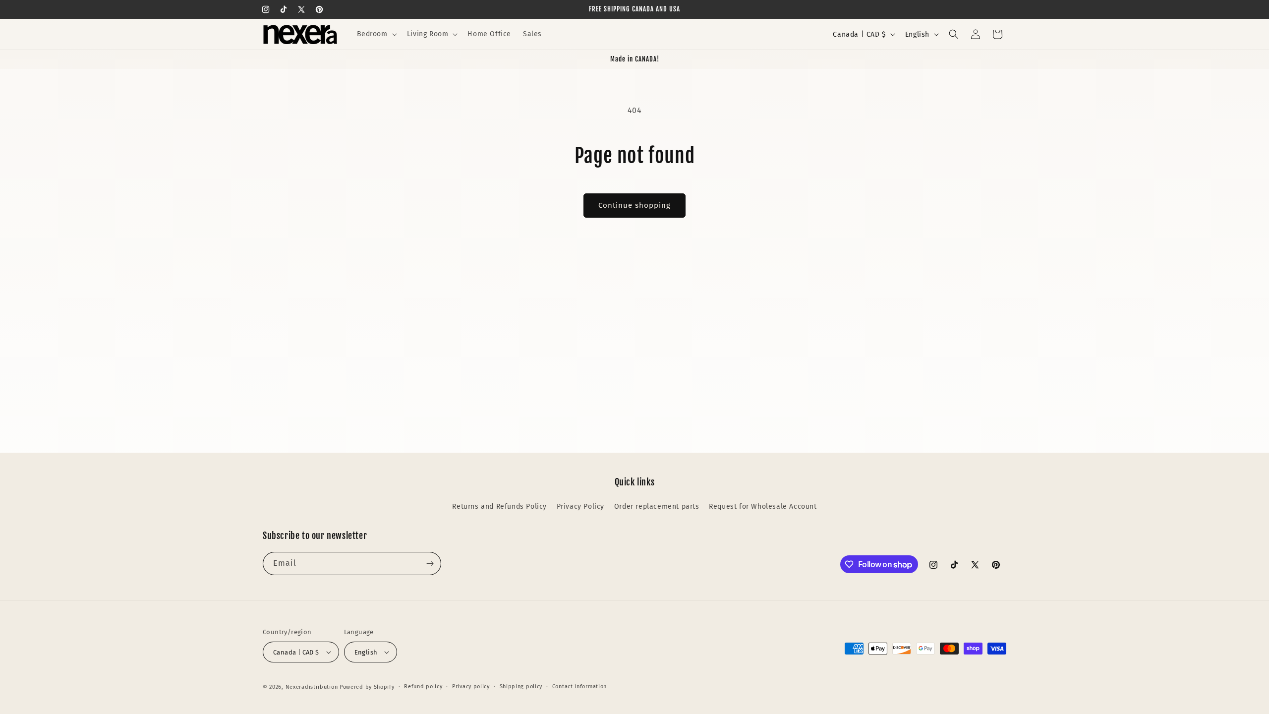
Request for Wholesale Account (762, 506)
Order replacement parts (656, 506)
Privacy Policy (580, 506)
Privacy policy (471, 686)
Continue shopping (634, 205)
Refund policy (423, 686)
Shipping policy (521, 686)
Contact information (579, 686)
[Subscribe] (430, 563)
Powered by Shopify (367, 687)
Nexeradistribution (312, 687)
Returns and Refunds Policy (499, 506)
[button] (376, 34)
